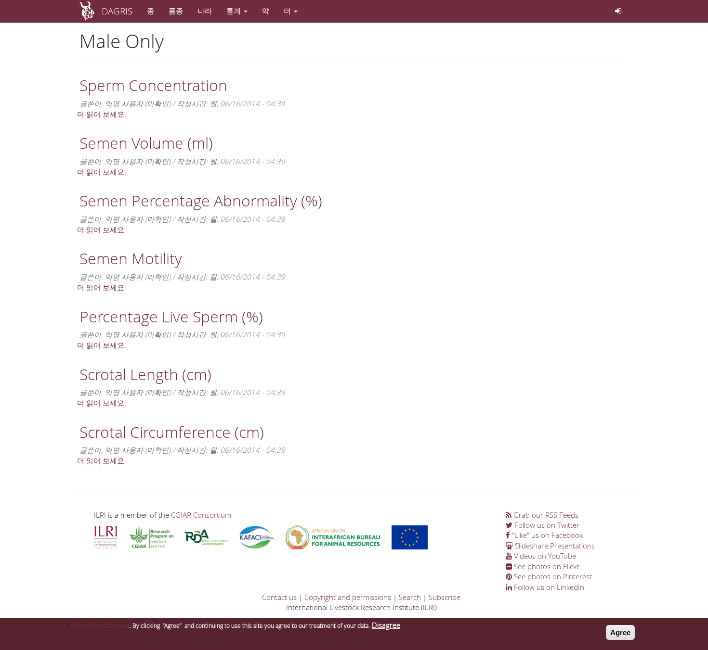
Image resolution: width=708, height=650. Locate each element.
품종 (176, 10)
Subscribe (444, 597)
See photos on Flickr (545, 566)
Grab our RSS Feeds (544, 515)
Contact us (279, 597)
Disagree (386, 625)
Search (410, 597)
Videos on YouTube (544, 556)
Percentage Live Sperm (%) (171, 316)
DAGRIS (117, 11)
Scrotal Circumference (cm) (171, 431)
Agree (620, 632)
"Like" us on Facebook (546, 535)
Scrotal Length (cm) (145, 374)
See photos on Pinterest (552, 576)
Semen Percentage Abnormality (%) (200, 200)
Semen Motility (130, 258)
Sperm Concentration (153, 85)
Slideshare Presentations (554, 545)
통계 (234, 10)
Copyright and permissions (347, 597)
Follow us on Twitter (545, 525)
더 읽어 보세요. (101, 114)
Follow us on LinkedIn (548, 587)
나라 (204, 10)
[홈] (90, 11)
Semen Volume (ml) (146, 142)
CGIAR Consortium (201, 515)
